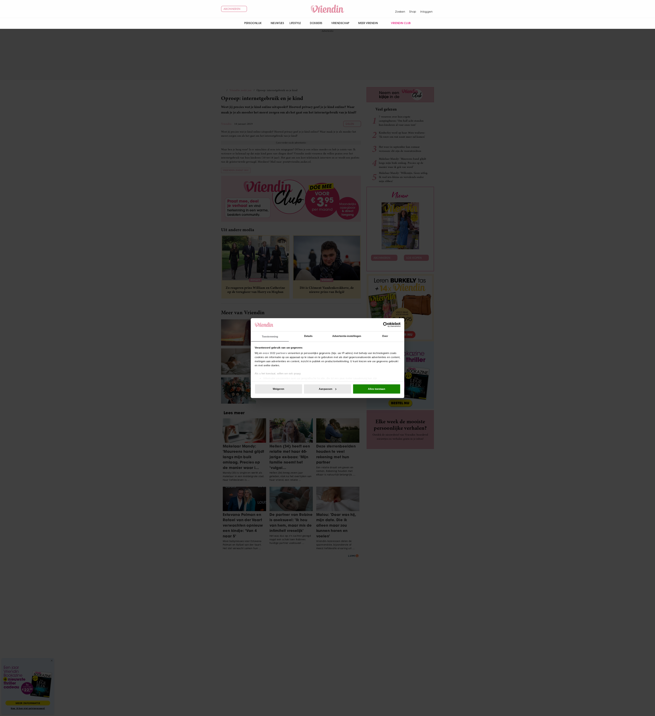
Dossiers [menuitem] (316, 23)
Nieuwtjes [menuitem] (277, 23)
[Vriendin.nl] (328, 9)
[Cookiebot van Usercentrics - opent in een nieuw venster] (386, 324)
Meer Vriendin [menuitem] (368, 23)
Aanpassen (325, 388)
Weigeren (278, 388)
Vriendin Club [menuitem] (401, 23)
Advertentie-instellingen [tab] (346, 335)
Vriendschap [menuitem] (340, 23)
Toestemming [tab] (270, 336)
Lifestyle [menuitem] (295, 23)
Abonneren (232, 9)
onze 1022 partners (275, 352)
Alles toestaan (376, 388)
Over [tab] (385, 335)
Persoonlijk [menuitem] (252, 23)
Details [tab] (308, 335)
